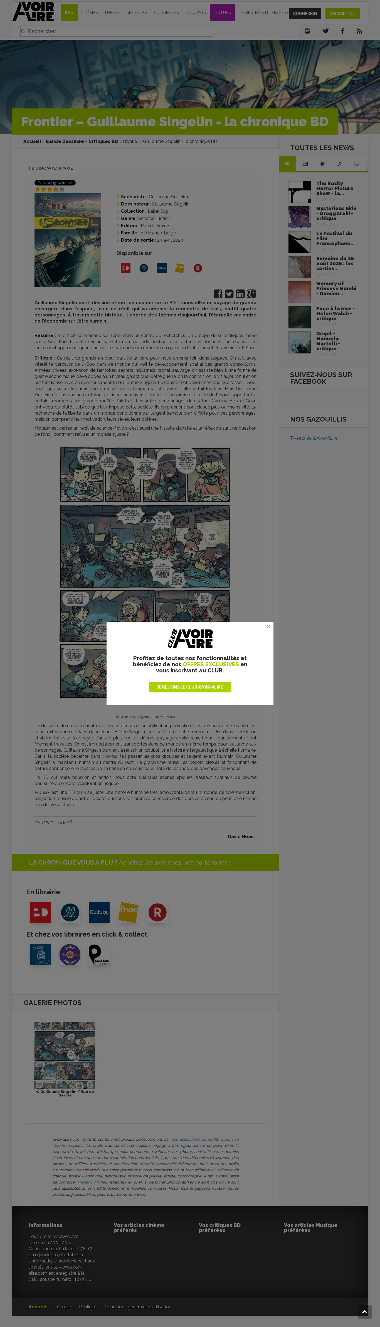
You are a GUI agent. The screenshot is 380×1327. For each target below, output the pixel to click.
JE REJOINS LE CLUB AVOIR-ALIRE (190, 687)
